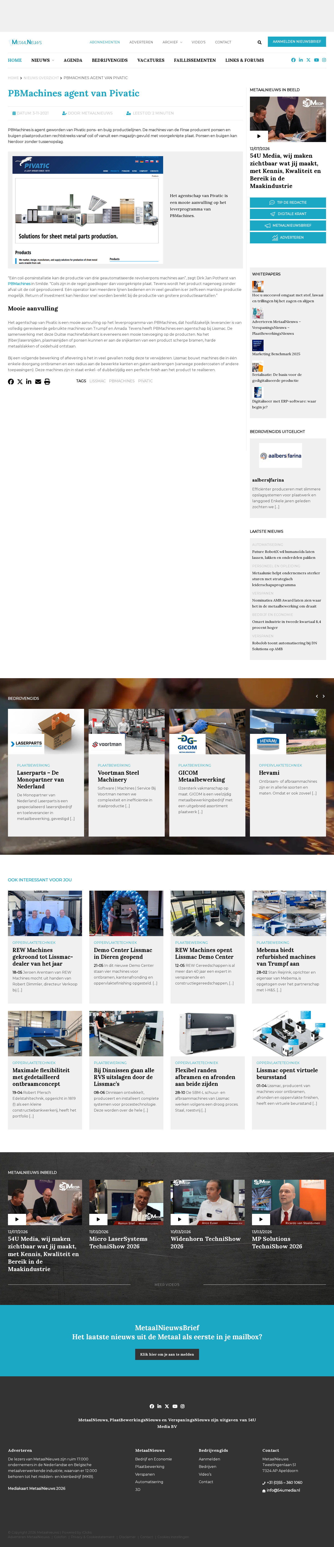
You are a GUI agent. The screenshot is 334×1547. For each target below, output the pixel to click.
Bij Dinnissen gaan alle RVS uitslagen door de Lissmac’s (124, 1077)
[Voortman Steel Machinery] (107, 744)
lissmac (98, 381)
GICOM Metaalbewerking (201, 776)
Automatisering (267, 545)
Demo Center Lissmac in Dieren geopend (123, 953)
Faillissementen (195, 60)
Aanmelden (209, 1459)
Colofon (60, 1537)
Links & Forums (244, 60)
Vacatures (151, 60)
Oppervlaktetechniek (280, 765)
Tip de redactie (292, 202)
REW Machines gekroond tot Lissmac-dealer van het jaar (42, 957)
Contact (223, 42)
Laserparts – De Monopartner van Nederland (40, 779)
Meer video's (167, 1285)
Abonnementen (105, 42)
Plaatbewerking (33, 765)
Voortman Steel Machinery (118, 776)
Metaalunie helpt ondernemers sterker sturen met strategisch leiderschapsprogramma (286, 579)
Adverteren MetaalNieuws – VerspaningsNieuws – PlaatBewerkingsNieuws (276, 327)
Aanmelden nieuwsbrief (297, 42)
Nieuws (40, 60)
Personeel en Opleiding (276, 566)
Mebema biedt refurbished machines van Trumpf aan (286, 957)
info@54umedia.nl (283, 1490)
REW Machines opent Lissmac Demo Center (204, 953)
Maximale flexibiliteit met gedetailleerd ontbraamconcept (41, 1077)
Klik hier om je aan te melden (167, 1354)
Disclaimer (127, 1537)
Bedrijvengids (110, 60)
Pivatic (145, 381)
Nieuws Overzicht (41, 78)
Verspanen (263, 593)
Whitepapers (266, 274)
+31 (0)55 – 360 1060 (284, 1482)
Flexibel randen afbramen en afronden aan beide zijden (205, 1077)
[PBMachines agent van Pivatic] (87, 262)
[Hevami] (268, 744)
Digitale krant (292, 214)
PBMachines (122, 381)
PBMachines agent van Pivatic (73, 93)
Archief (170, 42)
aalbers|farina (268, 480)
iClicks (87, 1532)
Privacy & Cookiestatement (93, 1537)
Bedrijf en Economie (272, 615)
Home (15, 60)
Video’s (199, 42)
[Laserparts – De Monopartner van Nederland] (26, 744)
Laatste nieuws (266, 531)
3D (137, 1489)
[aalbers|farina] (280, 475)
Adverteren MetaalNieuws (29, 1537)
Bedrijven (207, 1467)
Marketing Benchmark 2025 (276, 354)
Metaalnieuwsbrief (292, 225)
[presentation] (315, 696)
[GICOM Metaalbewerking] (187, 744)
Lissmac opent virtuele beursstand (287, 1074)
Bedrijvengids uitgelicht (277, 432)
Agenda (73, 60)
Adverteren (141, 42)
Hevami (269, 772)
